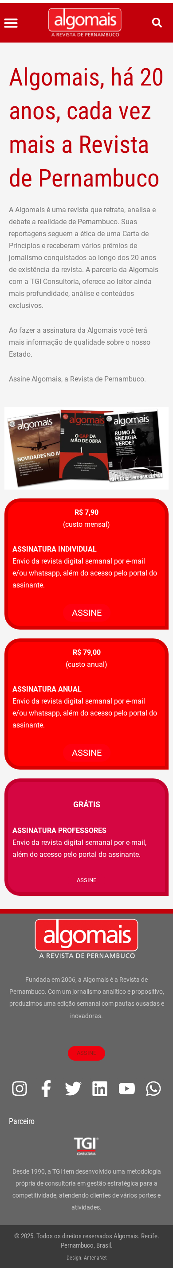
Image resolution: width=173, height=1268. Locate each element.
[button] (11, 23)
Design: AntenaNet (87, 1258)
